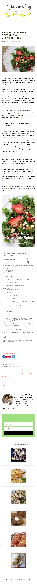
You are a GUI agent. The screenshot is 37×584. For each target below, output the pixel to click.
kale (10, 366)
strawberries (19, 366)
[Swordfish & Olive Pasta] (18, 504)
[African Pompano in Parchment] (18, 567)
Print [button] (28, 263)
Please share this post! (8, 353)
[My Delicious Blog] (18, 20)
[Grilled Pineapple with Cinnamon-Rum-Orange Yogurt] (18, 483)
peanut (13, 366)
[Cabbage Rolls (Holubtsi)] (18, 546)
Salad (9, 364)
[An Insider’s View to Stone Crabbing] (18, 462)
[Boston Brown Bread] (18, 525)
